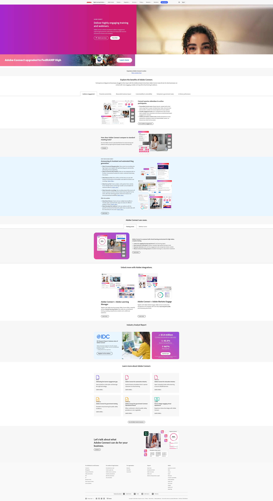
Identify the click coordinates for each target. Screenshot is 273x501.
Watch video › (111, 181)
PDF (86, 475)
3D (85, 477)
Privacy (146, 498)
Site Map (180, 498)
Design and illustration (89, 471)
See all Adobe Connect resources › (136, 422)
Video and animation (89, 473)
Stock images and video (89, 481)
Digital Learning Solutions (98, 2)
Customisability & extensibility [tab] (144, 94)
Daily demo (156, 2)
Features (118, 2)
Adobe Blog (170, 489)
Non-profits (129, 469)
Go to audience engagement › (145, 123)
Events (169, 473)
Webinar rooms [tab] (143, 226)
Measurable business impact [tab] (123, 94)
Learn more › (105, 213)
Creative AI (87, 468)
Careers (169, 471)
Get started (164, 2)
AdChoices (186, 498)
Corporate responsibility (172, 477)
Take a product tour (136, 73)
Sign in (183, 2)
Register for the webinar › (104, 353)
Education (128, 468)
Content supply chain (109, 469)
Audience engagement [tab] (89, 94)
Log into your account (171, 468)
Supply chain (170, 481)
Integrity (169, 485)
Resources (148, 2)
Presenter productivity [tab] (105, 94)
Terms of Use (151, 498)
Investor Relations (171, 479)
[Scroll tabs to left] (1, 94)
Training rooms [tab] (130, 226)
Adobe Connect (111, 2)
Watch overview (102, 38)
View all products (88, 483)
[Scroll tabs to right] (272, 94)
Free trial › (115, 38)
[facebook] (96, 498)
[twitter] (101, 498)
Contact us (97, 449)
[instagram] (99, 498)
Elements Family (88, 479)
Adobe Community (150, 471)
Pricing (141, 2)
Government (129, 471)
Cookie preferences (157, 498)
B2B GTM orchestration (110, 475)
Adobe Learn (149, 473)
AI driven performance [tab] (184, 94)
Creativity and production (110, 473)
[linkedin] (104, 498)
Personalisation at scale (110, 468)
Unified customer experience (111, 471)
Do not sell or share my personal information (170, 498)
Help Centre (149, 468)
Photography (87, 469)
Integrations (126, 2)
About (169, 469)
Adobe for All (170, 487)
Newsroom (170, 475)
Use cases (134, 2)
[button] (179, 2)
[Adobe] (89, 2)
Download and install (151, 469)
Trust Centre (170, 483)
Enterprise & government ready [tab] (165, 94)
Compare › (104, 148)
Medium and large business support (153, 475)
